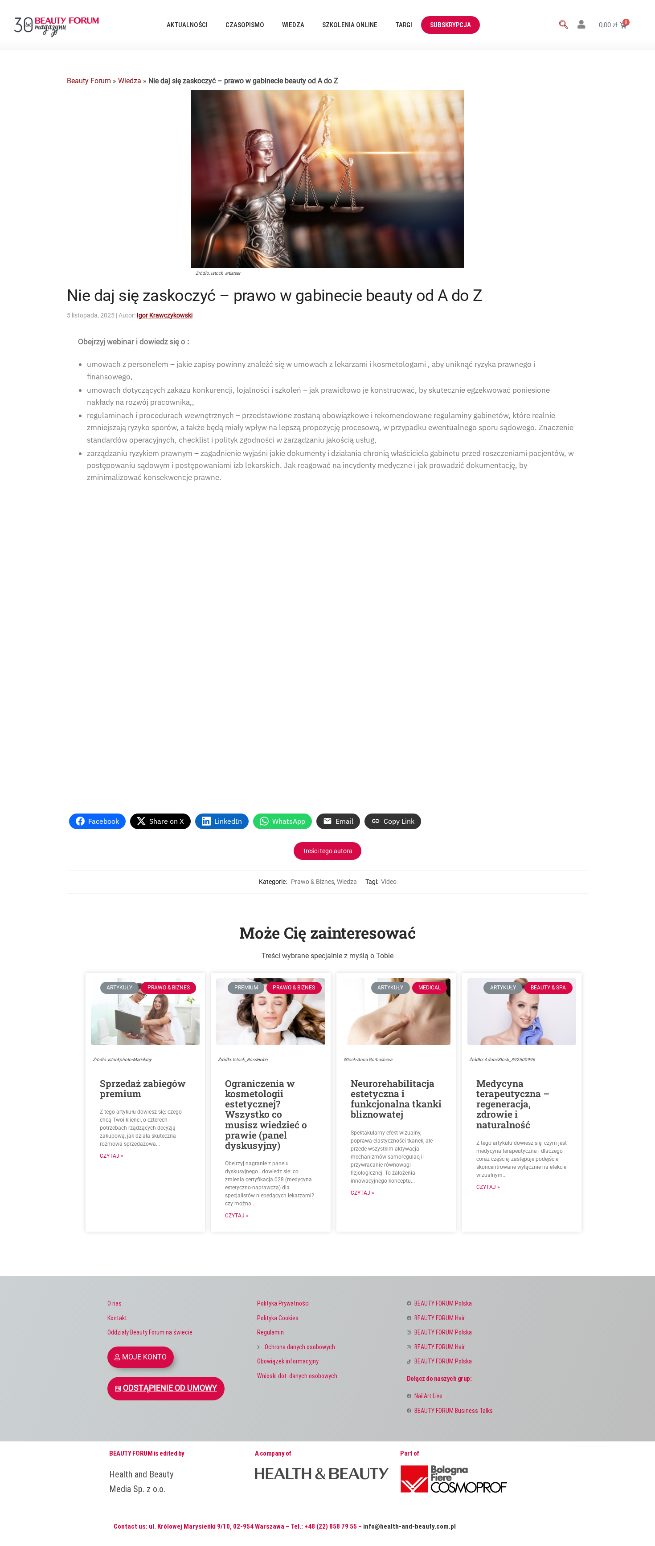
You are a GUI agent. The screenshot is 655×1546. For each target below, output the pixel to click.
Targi (403, 25)
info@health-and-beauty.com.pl (409, 1526)
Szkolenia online (349, 25)
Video (389, 881)
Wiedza (293, 25)
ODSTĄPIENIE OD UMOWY (170, 1387)
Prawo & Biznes (312, 881)
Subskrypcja (450, 25)
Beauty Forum (89, 81)
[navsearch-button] (564, 25)
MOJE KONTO (144, 1357)
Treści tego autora (327, 850)
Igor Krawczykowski (164, 315)
